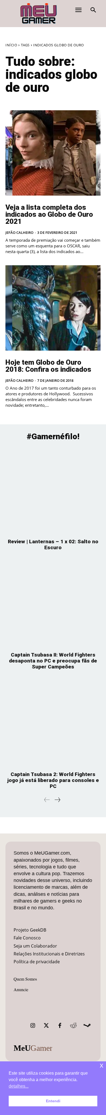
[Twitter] (46, 1025)
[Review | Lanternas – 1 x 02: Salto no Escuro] (53, 490)
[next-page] (57, 800)
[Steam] (87, 1025)
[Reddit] (73, 1025)
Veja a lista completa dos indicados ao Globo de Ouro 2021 (49, 214)
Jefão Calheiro (19, 232)
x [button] (101, 1065)
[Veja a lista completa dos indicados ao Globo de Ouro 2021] (53, 153)
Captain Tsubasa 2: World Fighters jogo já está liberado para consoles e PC (53, 780)
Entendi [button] (53, 1101)
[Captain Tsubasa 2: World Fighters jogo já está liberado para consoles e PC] (53, 723)
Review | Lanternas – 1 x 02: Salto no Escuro (53, 544)
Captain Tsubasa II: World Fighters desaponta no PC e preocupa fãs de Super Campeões (53, 661)
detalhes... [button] (19, 1086)
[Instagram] (32, 1025)
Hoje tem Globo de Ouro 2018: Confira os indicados (48, 365)
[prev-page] (47, 800)
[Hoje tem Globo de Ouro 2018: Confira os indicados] (53, 308)
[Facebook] (59, 1025)
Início (11, 45)
